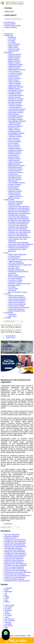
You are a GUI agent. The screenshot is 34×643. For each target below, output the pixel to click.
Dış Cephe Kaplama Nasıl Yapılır (19, 283)
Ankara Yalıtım (13, 47)
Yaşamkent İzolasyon (15, 196)
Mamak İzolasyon (14, 157)
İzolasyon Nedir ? (14, 268)
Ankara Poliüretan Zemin (16, 311)
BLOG (7, 253)
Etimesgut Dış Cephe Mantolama (19, 213)
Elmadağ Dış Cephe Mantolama (19, 222)
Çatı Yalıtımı (12, 39)
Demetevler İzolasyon (15, 126)
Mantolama (12, 37)
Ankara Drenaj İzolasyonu (17, 304)
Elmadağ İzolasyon (14, 177)
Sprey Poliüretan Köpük (12, 25)
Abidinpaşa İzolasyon (15, 64)
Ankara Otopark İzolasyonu (17, 299)
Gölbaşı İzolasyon (14, 88)
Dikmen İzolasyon (14, 140)
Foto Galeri (12, 314)
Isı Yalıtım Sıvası (13, 266)
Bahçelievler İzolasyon (16, 99)
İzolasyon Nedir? (10, 24)
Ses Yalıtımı (12, 290)
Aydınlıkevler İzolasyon (16, 111)
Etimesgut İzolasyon (15, 167)
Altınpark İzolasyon (14, 97)
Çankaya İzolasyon (14, 75)
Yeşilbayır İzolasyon (15, 123)
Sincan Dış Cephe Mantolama (18, 217)
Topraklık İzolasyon (14, 93)
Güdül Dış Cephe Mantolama (18, 236)
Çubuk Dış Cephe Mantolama (18, 224)
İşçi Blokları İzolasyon (15, 150)
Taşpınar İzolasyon (14, 82)
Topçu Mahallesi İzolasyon (17, 121)
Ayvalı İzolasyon (13, 138)
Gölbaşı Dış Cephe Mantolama (18, 218)
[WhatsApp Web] (6, 634)
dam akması (9, 626)
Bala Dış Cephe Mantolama (17, 229)
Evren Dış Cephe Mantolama (18, 234)
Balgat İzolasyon (13, 59)
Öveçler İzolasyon (14, 189)
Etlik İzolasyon (13, 181)
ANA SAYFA (9, 34)
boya (6, 600)
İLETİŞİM (8, 318)
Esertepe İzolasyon (14, 153)
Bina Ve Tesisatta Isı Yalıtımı (17, 292)
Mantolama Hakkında (15, 203)
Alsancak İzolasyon (14, 54)
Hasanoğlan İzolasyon (15, 116)
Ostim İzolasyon (13, 80)
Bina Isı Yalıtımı (13, 275)
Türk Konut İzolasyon (15, 105)
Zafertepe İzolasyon (15, 176)
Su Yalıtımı (11, 42)
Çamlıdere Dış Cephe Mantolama (19, 232)
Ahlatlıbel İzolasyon (14, 66)
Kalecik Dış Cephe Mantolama (18, 242)
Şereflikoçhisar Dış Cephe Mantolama (17, 581)
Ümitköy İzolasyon (14, 194)
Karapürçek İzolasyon (15, 169)
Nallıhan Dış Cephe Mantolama (18, 246)
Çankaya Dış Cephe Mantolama (19, 206)
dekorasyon (8, 591)
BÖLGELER (9, 52)
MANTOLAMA (9, 200)
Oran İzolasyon (13, 188)
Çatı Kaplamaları (14, 258)
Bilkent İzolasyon (14, 198)
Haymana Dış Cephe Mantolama (19, 237)
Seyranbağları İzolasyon (16, 133)
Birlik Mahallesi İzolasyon (16, 70)
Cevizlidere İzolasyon (15, 73)
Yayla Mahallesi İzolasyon (17, 109)
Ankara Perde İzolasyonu (16, 301)
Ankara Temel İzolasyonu (16, 302)
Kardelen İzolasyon (14, 184)
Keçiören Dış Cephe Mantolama (19, 210)
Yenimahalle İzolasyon (16, 95)
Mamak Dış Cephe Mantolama (18, 212)
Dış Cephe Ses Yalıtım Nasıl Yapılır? (20, 259)
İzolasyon (8, 614)
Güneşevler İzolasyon (15, 100)
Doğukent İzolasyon (15, 152)
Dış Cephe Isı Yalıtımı (15, 280)
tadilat (7, 590)
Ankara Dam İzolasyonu (16, 309)
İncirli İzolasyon (13, 155)
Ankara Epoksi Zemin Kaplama (18, 307)
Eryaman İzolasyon (14, 141)
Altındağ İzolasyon (14, 56)
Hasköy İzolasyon (14, 129)
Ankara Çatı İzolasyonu (16, 295)
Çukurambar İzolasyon (15, 112)
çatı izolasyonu (10, 619)
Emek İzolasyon (13, 114)
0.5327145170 (10, 336)
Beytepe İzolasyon (14, 63)
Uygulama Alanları (11, 27)
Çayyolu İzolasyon (14, 85)
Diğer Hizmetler (13, 51)
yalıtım (7, 617)
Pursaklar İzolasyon (15, 104)
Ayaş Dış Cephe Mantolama (17, 225)
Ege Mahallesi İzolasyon (16, 165)
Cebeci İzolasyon (14, 71)
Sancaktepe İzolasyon (15, 119)
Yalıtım (7, 612)
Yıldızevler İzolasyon (15, 136)
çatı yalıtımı (8, 624)
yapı (6, 595)
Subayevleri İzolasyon (15, 172)
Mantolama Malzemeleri (16, 270)
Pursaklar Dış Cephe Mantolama (19, 220)
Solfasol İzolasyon (14, 159)
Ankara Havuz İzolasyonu (17, 297)
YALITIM (7, 294)
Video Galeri (12, 316)
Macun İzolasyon (14, 145)
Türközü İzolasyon (14, 193)
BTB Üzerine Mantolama (16, 277)
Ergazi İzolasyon (13, 128)
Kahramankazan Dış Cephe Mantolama (18, 572)
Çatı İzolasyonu (10, 22)
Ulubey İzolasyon (14, 160)
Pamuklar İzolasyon (15, 92)
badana (7, 602)
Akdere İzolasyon (14, 68)
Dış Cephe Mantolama (15, 201)
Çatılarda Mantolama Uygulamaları (20, 265)
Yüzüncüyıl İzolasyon (15, 162)
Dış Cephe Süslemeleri (16, 263)
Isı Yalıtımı (11, 40)
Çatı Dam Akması (14, 44)
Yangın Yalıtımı (13, 289)
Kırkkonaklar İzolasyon (16, 90)
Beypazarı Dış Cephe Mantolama (19, 230)
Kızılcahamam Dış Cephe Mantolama (20, 244)
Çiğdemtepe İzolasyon (15, 87)
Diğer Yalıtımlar (13, 46)
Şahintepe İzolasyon (15, 191)
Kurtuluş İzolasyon (14, 131)
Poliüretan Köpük (14, 49)
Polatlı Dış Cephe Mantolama (18, 247)
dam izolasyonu (10, 620)
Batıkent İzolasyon (14, 61)
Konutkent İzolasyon (15, 102)
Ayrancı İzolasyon (14, 124)
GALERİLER (9, 313)
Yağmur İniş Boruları (15, 261)
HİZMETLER (9, 35)
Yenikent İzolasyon (14, 107)
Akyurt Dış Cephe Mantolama (18, 227)
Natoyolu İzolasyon (14, 170)
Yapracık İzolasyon (14, 83)
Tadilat (7, 596)
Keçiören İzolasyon (14, 78)
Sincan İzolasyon (14, 147)
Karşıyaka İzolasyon (15, 117)
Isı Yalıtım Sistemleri (15, 278)
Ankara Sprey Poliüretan (16, 306)
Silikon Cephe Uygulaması (17, 254)
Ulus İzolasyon (13, 174)
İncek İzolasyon (13, 143)
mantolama (8, 524)
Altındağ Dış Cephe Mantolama (18, 208)
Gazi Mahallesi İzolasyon (16, 182)
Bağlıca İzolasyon (14, 58)
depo (6, 627)
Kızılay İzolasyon (14, 186)
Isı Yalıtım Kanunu (14, 256)
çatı (6, 593)
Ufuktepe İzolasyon (14, 148)
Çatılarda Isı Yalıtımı (15, 282)
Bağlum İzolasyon (14, 164)
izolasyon (8, 622)
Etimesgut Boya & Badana (17, 215)
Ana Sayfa (8, 346)
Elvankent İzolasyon (15, 179)
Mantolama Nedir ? (14, 205)
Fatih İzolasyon (13, 76)
